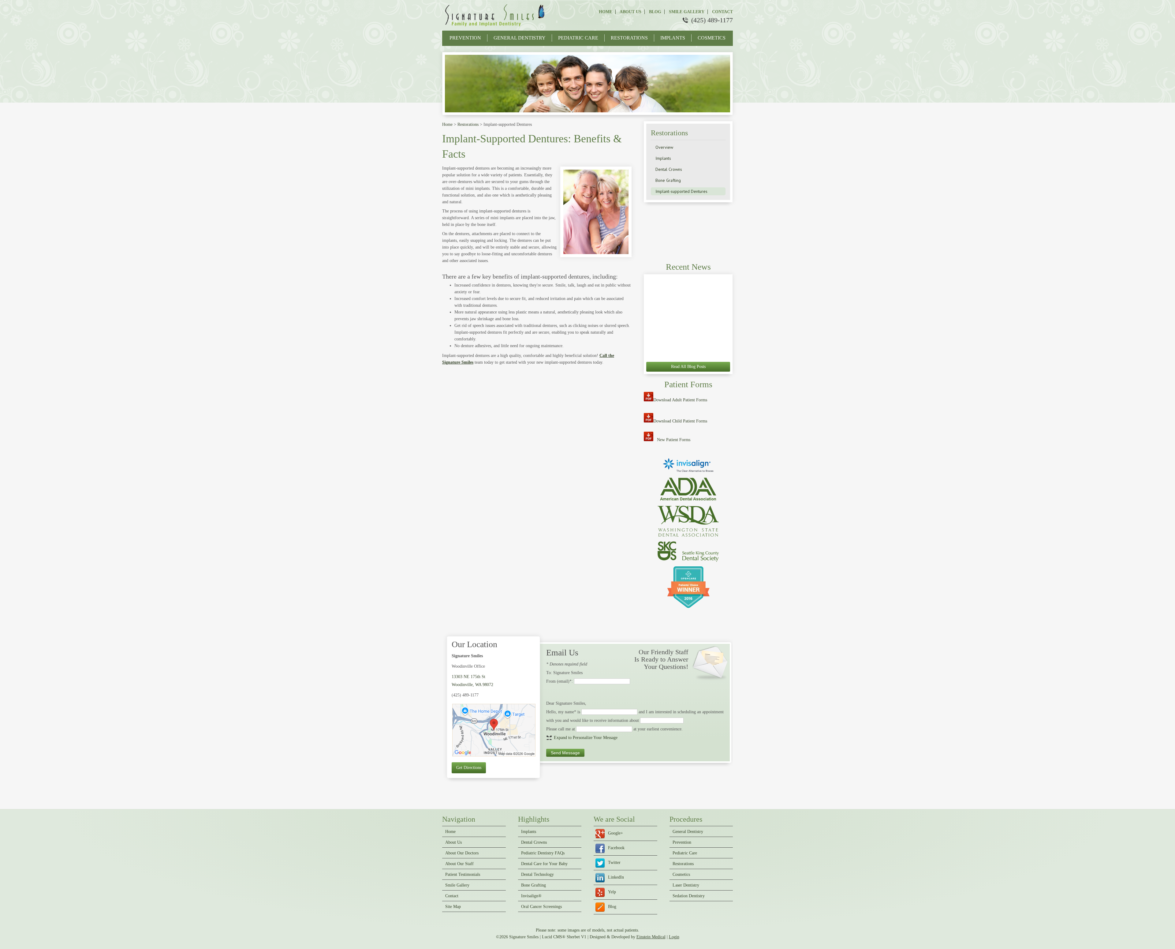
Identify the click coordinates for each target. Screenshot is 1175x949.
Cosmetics (712, 37)
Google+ (615, 833)
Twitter (614, 862)
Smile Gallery (686, 11)
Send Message (565, 752)
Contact (722, 11)
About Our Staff (459, 864)
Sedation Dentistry (689, 896)
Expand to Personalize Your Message (585, 737)
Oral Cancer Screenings (541, 907)
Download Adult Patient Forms (680, 400)
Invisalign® (531, 896)
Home (605, 11)
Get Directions (468, 767)
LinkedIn (616, 877)
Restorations (629, 37)
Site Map (453, 907)
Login (674, 937)
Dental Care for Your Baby (544, 864)
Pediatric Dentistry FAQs (543, 853)
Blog (654, 11)
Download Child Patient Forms (680, 421)
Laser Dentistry (686, 885)
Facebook (616, 848)
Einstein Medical (651, 937)
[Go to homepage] (496, 27)
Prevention (465, 37)
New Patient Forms (673, 439)
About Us (630, 11)
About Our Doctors (462, 853)
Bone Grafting (533, 885)
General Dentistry (520, 37)
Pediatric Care (578, 37)
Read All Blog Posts (688, 366)
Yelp (612, 892)
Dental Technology (537, 874)
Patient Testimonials (462, 874)
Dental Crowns (534, 842)
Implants (672, 37)
